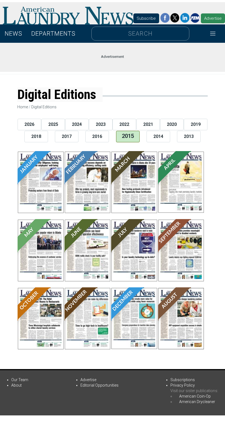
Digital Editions (44, 107)
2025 (53, 124)
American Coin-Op (195, 396)
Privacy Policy (182, 385)
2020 (172, 124)
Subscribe (146, 18)
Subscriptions (182, 380)
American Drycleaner (197, 401)
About (16, 385)
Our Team (19, 380)
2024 (77, 124)
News (13, 33)
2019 (196, 124)
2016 (97, 136)
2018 (36, 136)
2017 (67, 136)
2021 (148, 124)
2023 (101, 124)
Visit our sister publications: (194, 391)
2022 (124, 124)
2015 (128, 136)
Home (22, 107)
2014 (158, 136)
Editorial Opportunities (99, 385)
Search (140, 33)
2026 (29, 124)
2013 (189, 136)
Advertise (213, 18)
